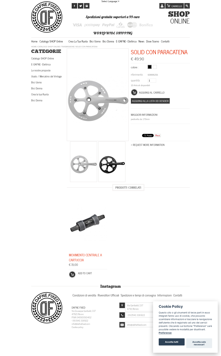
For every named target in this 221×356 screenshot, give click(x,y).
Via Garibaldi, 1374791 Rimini (135, 307)
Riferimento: (137, 74)
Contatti (165, 41)
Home (34, 41)
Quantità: (135, 80)
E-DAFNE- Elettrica (126, 41)
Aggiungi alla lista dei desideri (150, 101)
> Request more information (148, 145)
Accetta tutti (171, 342)
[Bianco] (154, 66)
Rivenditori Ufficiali (108, 295)
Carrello (176, 6)
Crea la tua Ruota (78, 41)
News (141, 41)
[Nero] (149, 66)
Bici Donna (108, 41)
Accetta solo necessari (199, 343)
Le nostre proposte (40, 70)
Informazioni (164, 295)
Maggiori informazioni (144, 115)
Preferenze (165, 332)
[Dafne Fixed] (47, 323)
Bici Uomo (95, 41)
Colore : (135, 67)
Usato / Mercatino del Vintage (46, 76)
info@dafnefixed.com (81, 323)
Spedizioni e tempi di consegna (138, 295)
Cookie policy (77, 327)
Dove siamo (152, 41)
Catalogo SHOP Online (51, 41)
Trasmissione (67, 47)
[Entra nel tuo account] (162, 6)
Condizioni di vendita (84, 295)
